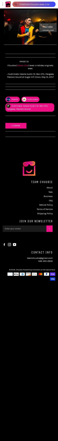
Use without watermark (19, 120)
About (50, 187)
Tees (50, 192)
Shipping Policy (45, 213)
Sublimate (32, 99)
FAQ (51, 200)
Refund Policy (46, 205)
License (18, 126)
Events (14, 99)
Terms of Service (45, 209)
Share (11, 49)
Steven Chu (22, 65)
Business (48, 196)
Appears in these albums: (19, 94)
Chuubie (19, 270)
